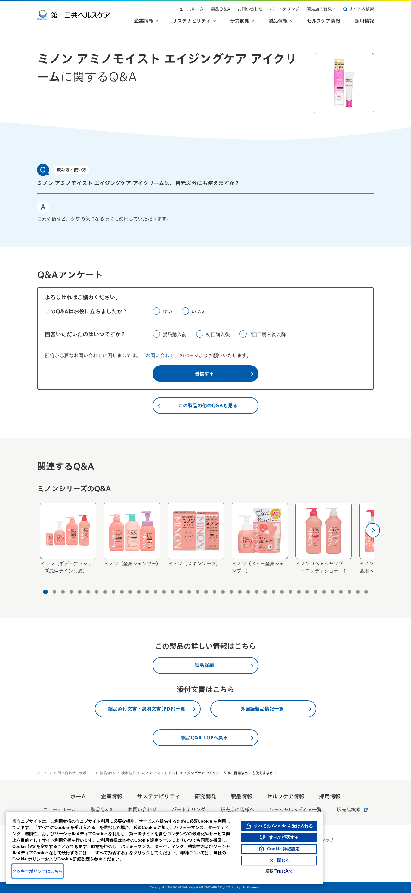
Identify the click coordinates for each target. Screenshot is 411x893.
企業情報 (143, 20)
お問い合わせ (250, 9)
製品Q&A (107, 773)
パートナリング (284, 9)
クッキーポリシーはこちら (37, 871)
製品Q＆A (220, 9)
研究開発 (239, 20)
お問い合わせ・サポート (74, 773)
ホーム (42, 773)
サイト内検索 (361, 9)
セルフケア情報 (323, 20)
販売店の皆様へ (321, 9)
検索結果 (128, 773)
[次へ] (373, 530)
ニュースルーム (189, 9)
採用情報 (364, 20)
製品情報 (278, 20)
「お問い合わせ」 (160, 355)
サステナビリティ (191, 20)
